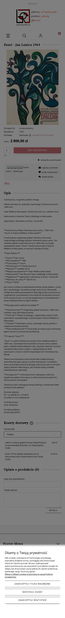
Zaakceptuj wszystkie (32, 600)
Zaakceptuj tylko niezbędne (32, 584)
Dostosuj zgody (32, 592)
